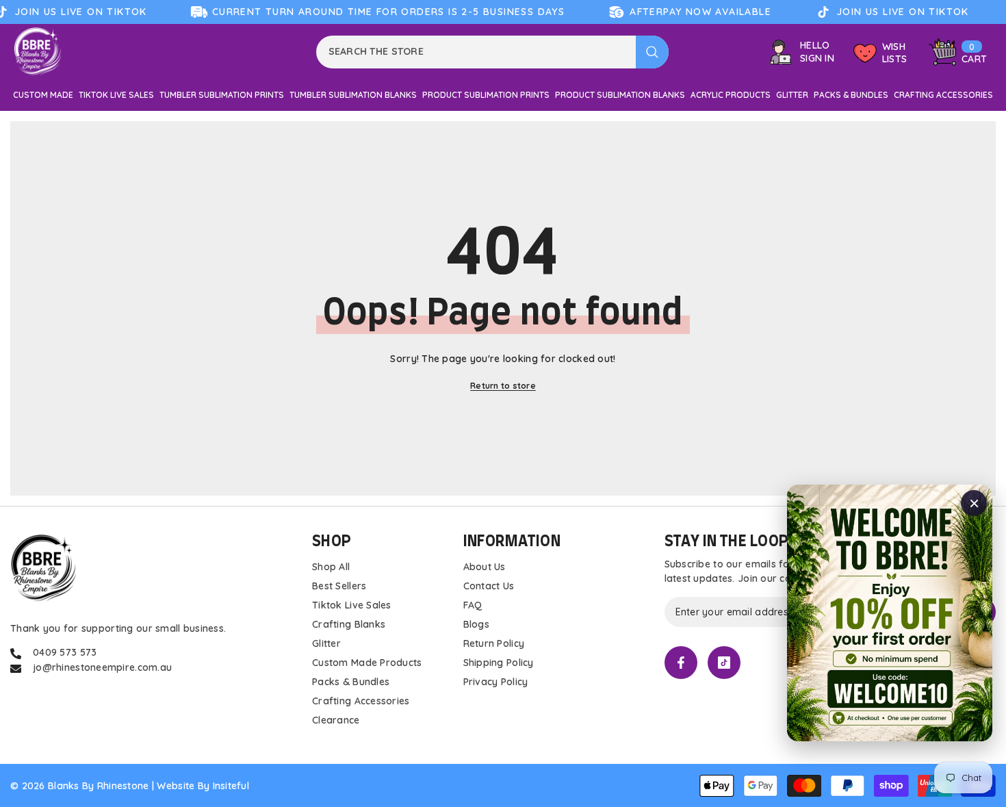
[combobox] (476, 52)
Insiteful (231, 786)
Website (175, 786)
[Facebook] (681, 662)
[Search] (492, 52)
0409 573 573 (64, 652)
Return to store (503, 386)
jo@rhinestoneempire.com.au (102, 667)
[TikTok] (724, 662)
